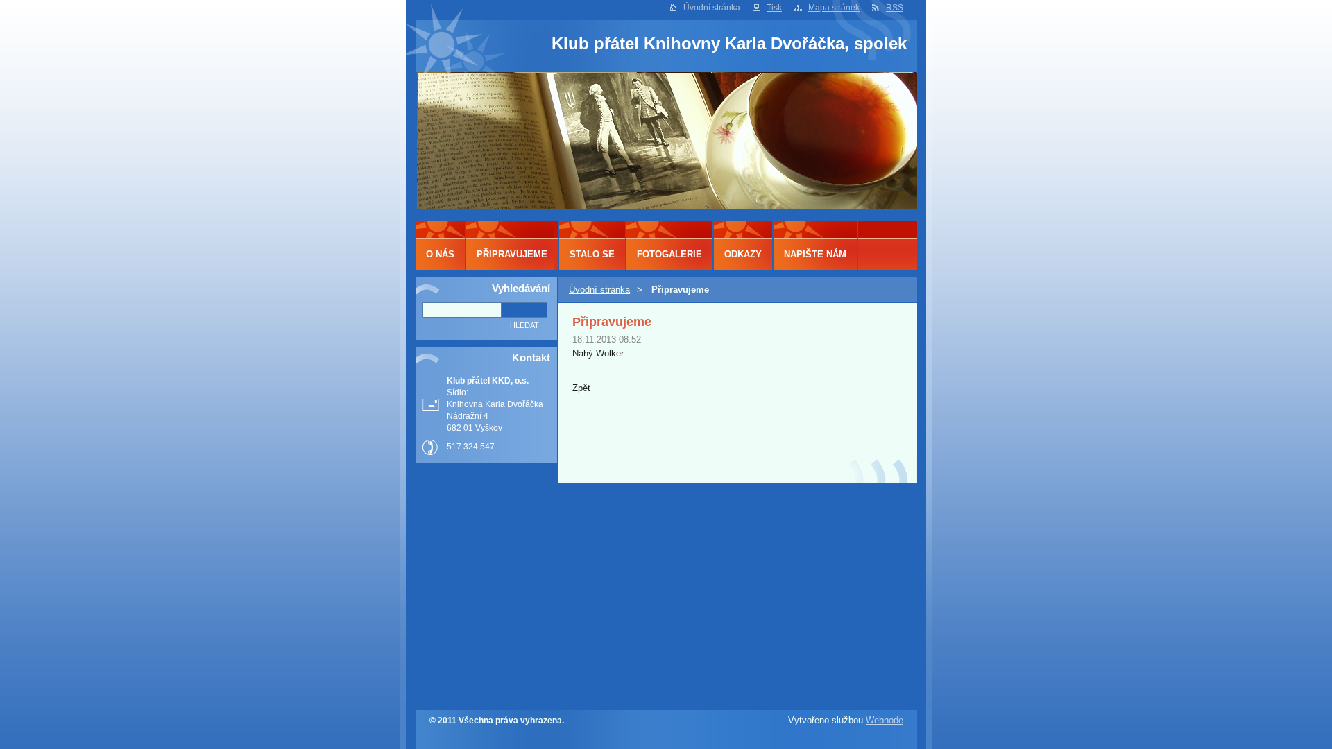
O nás (440, 254)
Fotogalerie (669, 254)
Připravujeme (512, 254)
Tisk (774, 7)
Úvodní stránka (599, 289)
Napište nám (815, 254)
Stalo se (592, 254)
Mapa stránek (834, 7)
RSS (894, 7)
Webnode (884, 720)
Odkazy (743, 254)
